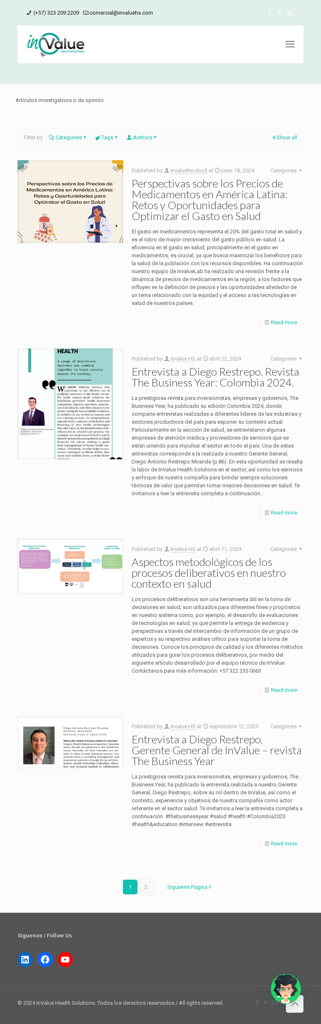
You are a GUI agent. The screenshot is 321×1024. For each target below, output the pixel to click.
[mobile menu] (290, 44)
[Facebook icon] (269, 13)
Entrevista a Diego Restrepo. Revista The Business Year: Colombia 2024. (215, 377)
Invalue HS (183, 359)
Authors (142, 137)
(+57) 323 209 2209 (55, 13)
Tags (107, 137)
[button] (286, 989)
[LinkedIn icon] (290, 13)
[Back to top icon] (294, 1004)
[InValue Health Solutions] (56, 44)
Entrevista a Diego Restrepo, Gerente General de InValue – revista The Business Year (217, 750)
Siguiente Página (187, 887)
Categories (69, 137)
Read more (284, 322)
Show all (287, 137)
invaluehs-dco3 (189, 170)
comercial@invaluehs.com (121, 13)
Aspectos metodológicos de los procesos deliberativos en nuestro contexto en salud (209, 572)
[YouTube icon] (280, 13)
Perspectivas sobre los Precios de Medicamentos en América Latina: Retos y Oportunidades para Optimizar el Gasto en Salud (210, 200)
